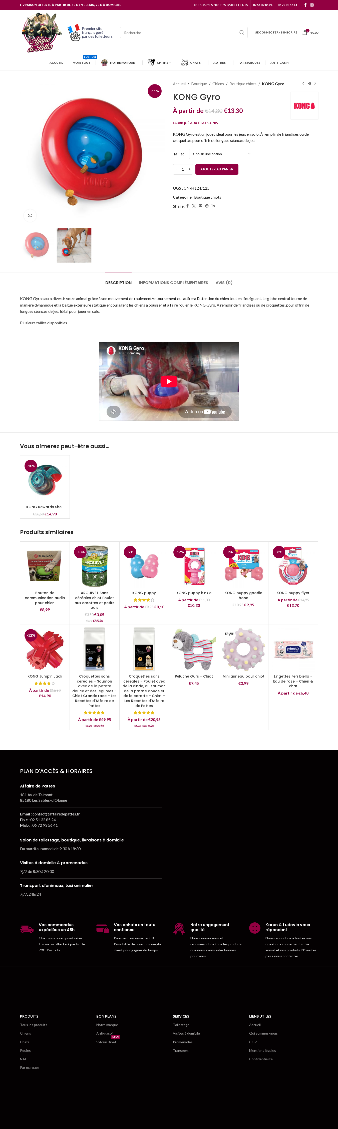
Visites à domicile (186, 1033)
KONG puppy (144, 592)
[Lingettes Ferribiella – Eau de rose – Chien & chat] (293, 649)
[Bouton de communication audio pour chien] (45, 566)
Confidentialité (261, 1059)
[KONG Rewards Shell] (45, 480)
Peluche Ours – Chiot (194, 676)
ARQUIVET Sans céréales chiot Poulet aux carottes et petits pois (94, 600)
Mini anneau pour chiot (243, 676)
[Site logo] (41, 31)
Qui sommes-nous (263, 1033)
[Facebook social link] (305, 5)
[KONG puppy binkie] (194, 566)
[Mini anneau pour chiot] (243, 649)
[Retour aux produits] (309, 84)
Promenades (183, 1042)
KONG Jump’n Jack (45, 676)
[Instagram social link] (311, 5)
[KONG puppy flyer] (293, 566)
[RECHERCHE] (242, 32)
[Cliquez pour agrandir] (30, 215)
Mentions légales (262, 1050)
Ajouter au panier (216, 169)
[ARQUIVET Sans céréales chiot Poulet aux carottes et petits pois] (94, 566)
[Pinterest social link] (207, 206)
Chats (25, 1042)
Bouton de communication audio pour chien (45, 597)
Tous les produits (33, 1025)
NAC (24, 1059)
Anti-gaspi (104, 1033)
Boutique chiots (242, 83)
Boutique (199, 83)
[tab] (118, 280)
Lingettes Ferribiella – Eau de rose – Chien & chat (293, 681)
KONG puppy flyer (293, 592)
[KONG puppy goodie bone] (243, 566)
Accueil (179, 83)
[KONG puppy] (144, 566)
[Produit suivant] (315, 84)
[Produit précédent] (303, 84)
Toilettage (181, 1025)
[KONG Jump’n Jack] (45, 649)
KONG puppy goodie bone (243, 595)
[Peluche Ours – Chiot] (194, 649)
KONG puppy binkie (193, 592)
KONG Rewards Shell (45, 506)
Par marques (30, 1067)
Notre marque (107, 1025)
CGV (253, 1042)
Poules (25, 1050)
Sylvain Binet (107, 1041)
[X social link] (194, 206)
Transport (181, 1050)
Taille (178, 153)
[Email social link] (200, 206)
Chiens (218, 83)
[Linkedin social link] (213, 206)
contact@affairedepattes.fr (56, 813)
